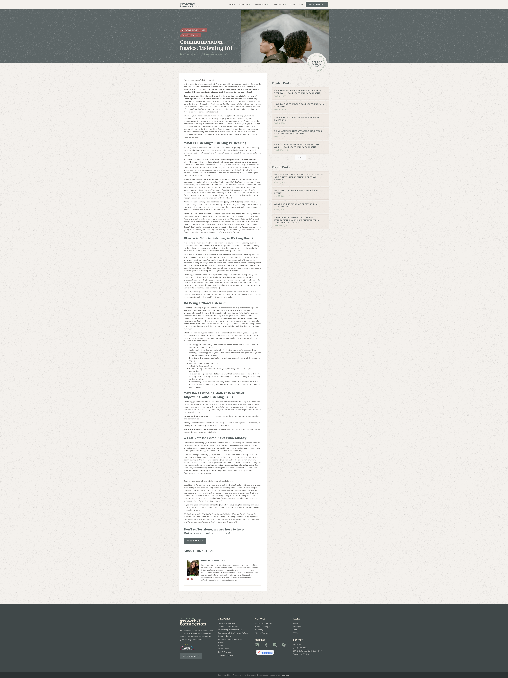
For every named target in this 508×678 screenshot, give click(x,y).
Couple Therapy (262, 626)
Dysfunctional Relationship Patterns (233, 633)
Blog (295, 630)
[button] (245, 4)
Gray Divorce (223, 649)
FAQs (293, 5)
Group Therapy (262, 633)
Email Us (297, 644)
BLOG (301, 5)
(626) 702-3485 (300, 648)
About (295, 623)
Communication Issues (228, 626)
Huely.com (285, 675)
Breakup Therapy (225, 655)
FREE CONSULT (317, 4)
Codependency (224, 636)
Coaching (259, 630)
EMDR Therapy (224, 652)
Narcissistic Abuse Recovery (230, 639)
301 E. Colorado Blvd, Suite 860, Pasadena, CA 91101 (307, 652)
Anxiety (221, 642)
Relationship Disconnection (230, 630)
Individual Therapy (263, 623)
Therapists (297, 626)
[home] (189, 4)
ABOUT (232, 5)
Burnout (221, 646)
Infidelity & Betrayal (226, 623)
